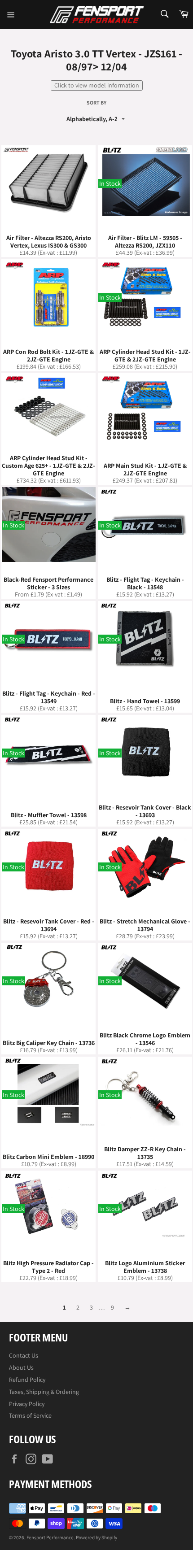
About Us (21, 1367)
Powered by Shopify (96, 1537)
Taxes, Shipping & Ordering (44, 1392)
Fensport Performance (50, 1537)
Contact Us (23, 1355)
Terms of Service (30, 1415)
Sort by (96, 103)
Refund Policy (27, 1380)
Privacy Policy (26, 1404)
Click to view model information (96, 85)
